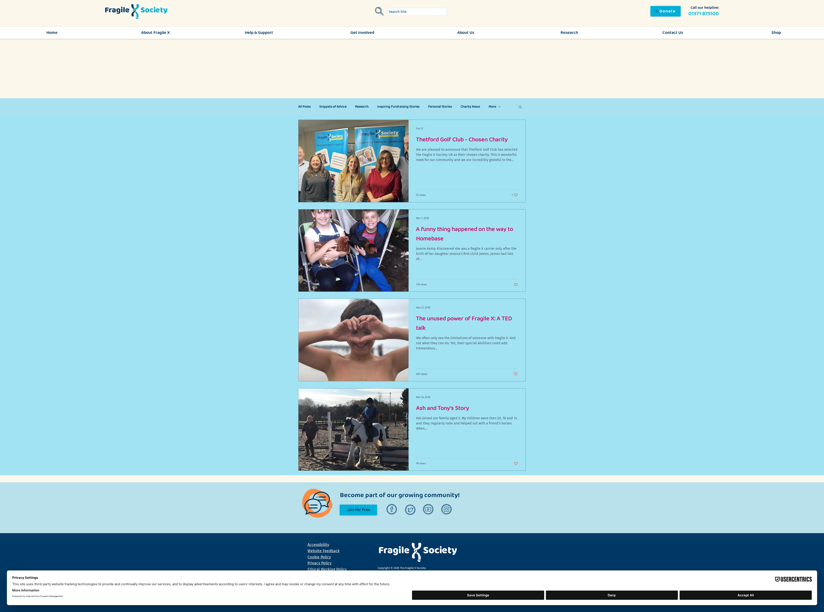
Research (362, 106)
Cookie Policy (319, 557)
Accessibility (318, 544)
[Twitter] (411, 510)
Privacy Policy (319, 563)
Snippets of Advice (333, 106)
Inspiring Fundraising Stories (398, 106)
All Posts (304, 106)
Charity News (470, 106)
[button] (520, 107)
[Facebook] (392, 510)
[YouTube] (429, 510)
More (492, 106)
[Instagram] (447, 510)
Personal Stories (440, 106)
